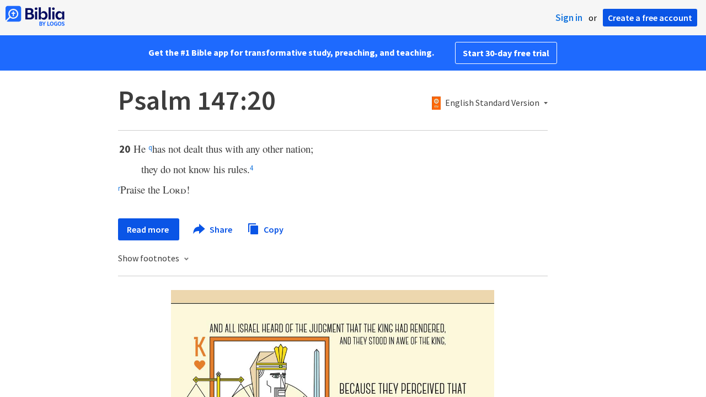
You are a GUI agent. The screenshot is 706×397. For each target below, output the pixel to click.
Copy (273, 229)
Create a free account (650, 17)
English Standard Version (492, 103)
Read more (148, 229)
